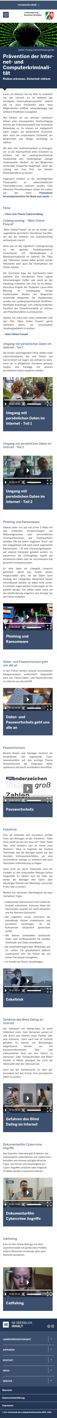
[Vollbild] (49, 403)
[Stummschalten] (23, 404)
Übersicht (7, 1390)
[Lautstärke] (34, 404)
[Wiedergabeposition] (28, 400)
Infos (6, 1370)
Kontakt (8, 1360)
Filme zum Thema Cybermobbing (24, 214)
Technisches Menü (27, 5)
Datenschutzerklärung (13, 1398)
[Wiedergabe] (5, 404)
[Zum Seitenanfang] (52, 1326)
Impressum (7, 1405)
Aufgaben (8, 1350)
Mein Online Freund (16, 334)
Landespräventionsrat (17, 1339)
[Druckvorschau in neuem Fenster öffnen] (48, 1326)
